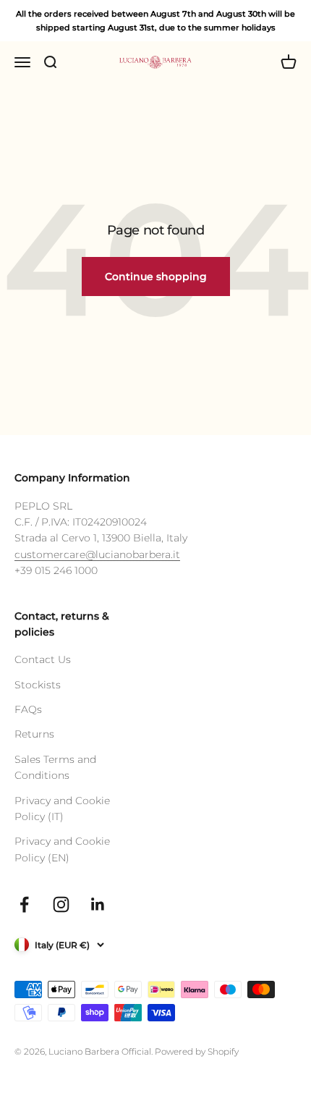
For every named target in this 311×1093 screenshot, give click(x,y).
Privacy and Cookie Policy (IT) (62, 808)
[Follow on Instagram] (61, 904)
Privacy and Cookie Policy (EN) (62, 849)
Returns (34, 733)
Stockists (37, 684)
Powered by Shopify (197, 1051)
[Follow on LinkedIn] (98, 904)
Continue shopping (156, 276)
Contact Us (42, 659)
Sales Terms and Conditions (55, 767)
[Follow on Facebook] (24, 904)
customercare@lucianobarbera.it (97, 554)
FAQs (28, 709)
